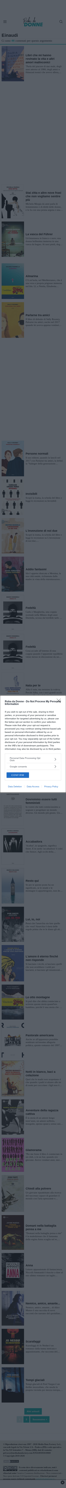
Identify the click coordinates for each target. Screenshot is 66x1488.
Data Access (33, 786)
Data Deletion (15, 786)
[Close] (60, 702)
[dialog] (33, 744)
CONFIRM (17, 775)
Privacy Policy (51, 786)
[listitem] (33, 759)
